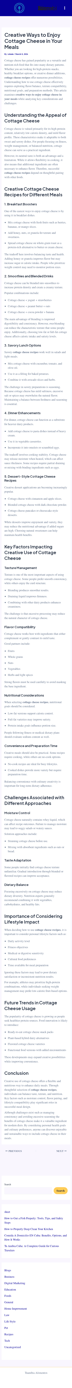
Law (6, 1315)
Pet (6, 1328)
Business (9, 1277)
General (8, 1302)
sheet (7, 1212)
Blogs (7, 1270)
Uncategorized (12, 1347)
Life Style (10, 1321)
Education (10, 1289)
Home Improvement (15, 1308)
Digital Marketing (14, 1283)
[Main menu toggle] (65, 8)
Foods (7, 1296)
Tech (7, 1341)
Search (7, 1184)
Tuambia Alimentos (47, 8)
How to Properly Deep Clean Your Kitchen (28, 1229)
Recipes (8, 1334)
